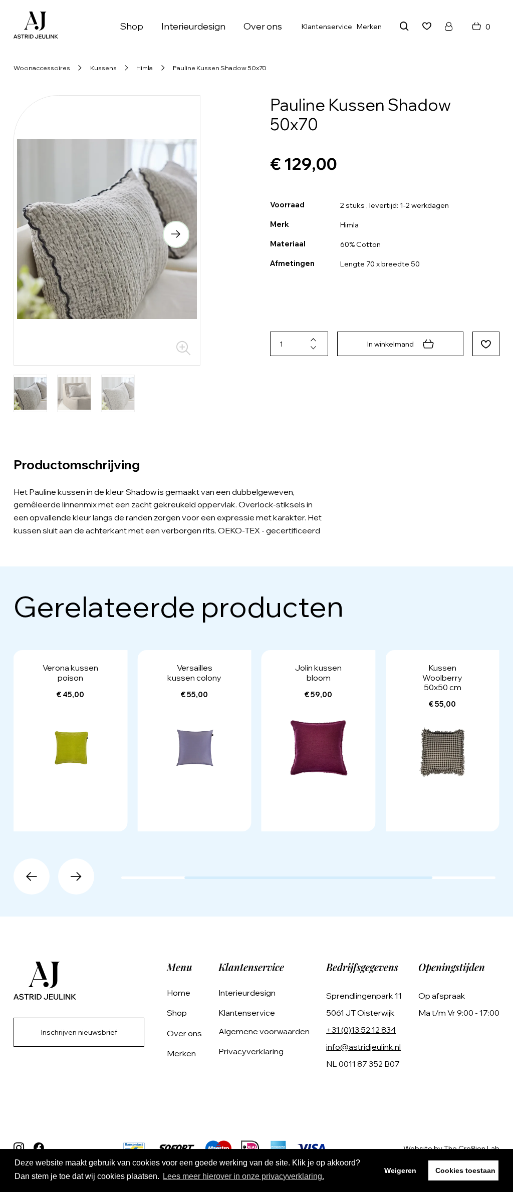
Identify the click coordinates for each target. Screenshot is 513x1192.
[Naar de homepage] (36, 26)
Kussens (103, 68)
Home (178, 993)
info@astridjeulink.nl (363, 1047)
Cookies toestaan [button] (465, 1170)
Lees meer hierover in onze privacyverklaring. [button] (243, 1176)
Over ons (262, 26)
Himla (144, 68)
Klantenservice (327, 26)
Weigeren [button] (400, 1170)
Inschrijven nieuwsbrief (79, 1032)
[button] (37, 234)
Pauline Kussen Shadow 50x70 (220, 68)
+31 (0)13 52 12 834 (361, 1030)
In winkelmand (390, 344)
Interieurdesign (193, 26)
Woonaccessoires (42, 68)
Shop (177, 1013)
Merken (369, 26)
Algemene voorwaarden (264, 1031)
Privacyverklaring (251, 1051)
